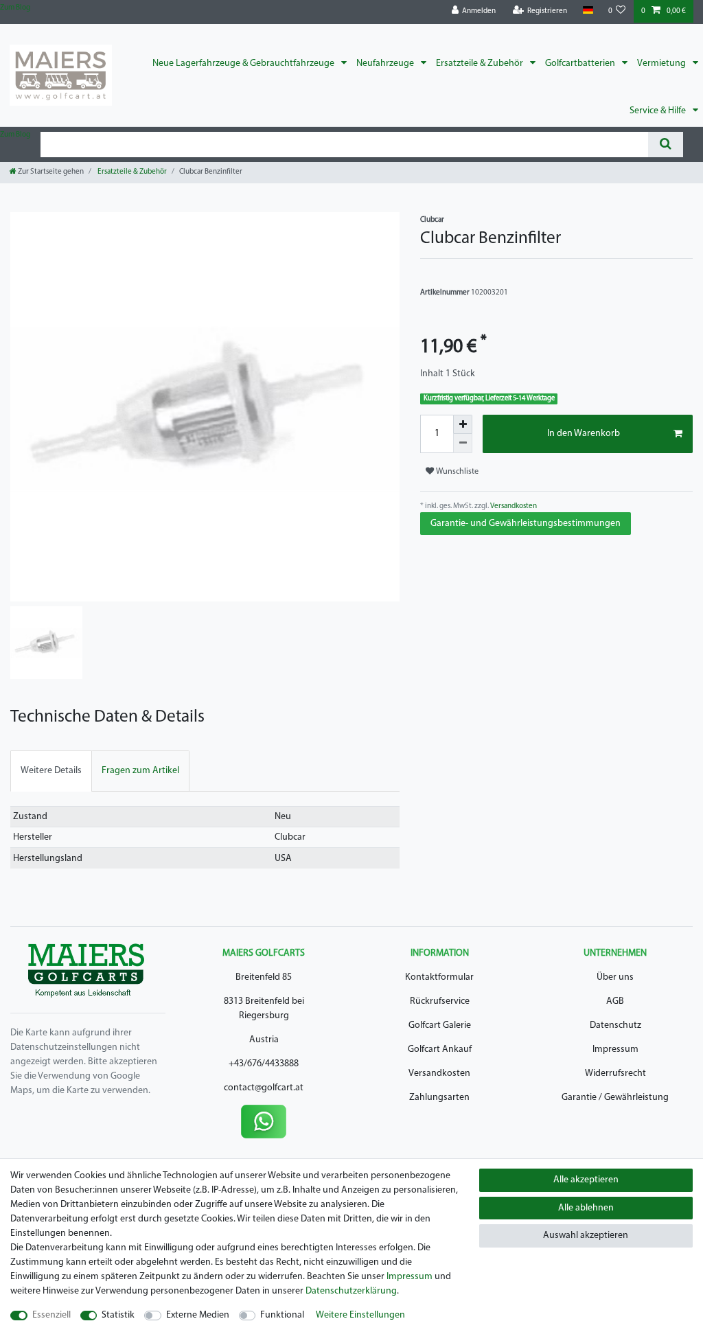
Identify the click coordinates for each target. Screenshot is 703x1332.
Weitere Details (51, 771)
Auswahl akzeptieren (585, 1235)
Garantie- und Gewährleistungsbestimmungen (525, 523)
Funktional (282, 1315)
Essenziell (51, 1315)
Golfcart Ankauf (440, 1049)
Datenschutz (615, 1025)
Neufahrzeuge (386, 63)
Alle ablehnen (586, 1208)
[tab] (51, 770)
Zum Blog (15, 8)
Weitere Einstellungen (360, 1315)
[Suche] (665, 144)
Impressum (615, 1049)
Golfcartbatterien (581, 63)
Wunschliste (456, 472)
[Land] (587, 10)
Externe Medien (197, 1315)
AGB (615, 1001)
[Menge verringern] (462, 443)
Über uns (615, 977)
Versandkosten (513, 506)
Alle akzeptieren (586, 1180)
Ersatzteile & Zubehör (480, 63)
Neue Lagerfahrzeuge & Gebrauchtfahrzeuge (244, 63)
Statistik (118, 1315)
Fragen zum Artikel (140, 771)
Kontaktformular (439, 977)
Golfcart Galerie (439, 1025)
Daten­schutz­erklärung (351, 1291)
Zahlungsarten (439, 1097)
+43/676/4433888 (264, 1064)
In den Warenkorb (583, 433)
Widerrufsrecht (615, 1073)
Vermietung (662, 63)
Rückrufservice (440, 1001)
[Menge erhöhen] (462, 424)
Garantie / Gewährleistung (615, 1097)
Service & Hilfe (659, 111)
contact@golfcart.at (263, 1088)
